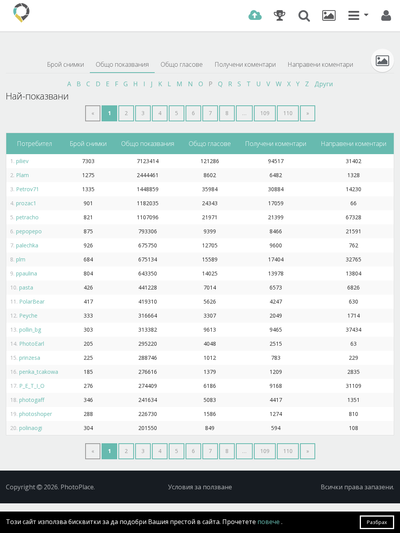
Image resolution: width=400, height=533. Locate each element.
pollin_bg (30, 329)
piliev (22, 161)
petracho (27, 217)
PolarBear (32, 301)
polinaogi (30, 428)
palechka (27, 245)
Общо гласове (182, 64)
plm (20, 259)
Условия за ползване (200, 487)
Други (323, 84)
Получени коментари (245, 64)
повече (269, 521)
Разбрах (377, 522)
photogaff (31, 399)
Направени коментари (320, 64)
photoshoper (35, 414)
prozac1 (26, 203)
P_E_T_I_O (32, 385)
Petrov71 (27, 189)
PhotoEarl (31, 343)
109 (265, 113)
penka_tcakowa (38, 371)
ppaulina (26, 273)
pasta (26, 287)
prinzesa (29, 357)
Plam (22, 175)
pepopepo (29, 231)
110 (288, 113)
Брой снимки (65, 64)
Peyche (28, 315)
